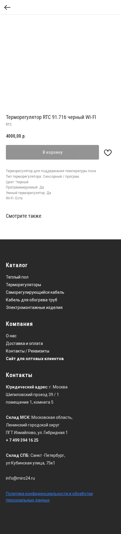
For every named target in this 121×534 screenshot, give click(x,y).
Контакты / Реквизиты (27, 351)
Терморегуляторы (23, 284)
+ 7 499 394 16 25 (22, 440)
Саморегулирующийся (28, 292)
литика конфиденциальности (39, 493)
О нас (11, 335)
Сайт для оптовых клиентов (35, 358)
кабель (57, 292)
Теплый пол (17, 277)
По (8, 493)
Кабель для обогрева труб (31, 300)
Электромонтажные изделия (34, 307)
